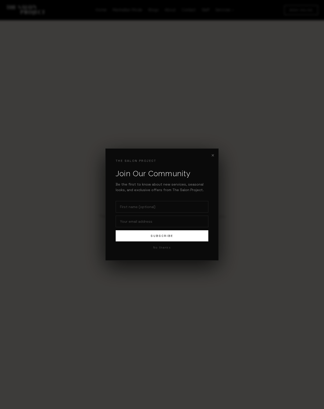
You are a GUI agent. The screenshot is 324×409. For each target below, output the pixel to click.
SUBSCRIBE (162, 236)
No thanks (162, 247)
